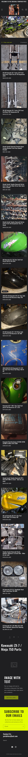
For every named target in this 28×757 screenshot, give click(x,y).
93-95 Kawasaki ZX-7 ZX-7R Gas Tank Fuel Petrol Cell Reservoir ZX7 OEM (13, 332)
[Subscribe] (23, 726)
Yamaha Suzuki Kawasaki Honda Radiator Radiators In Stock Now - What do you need (14, 553)
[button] (2, 9)
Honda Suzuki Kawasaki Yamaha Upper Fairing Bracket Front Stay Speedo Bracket (13, 148)
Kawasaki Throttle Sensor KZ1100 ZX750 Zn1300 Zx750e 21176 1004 (14, 442)
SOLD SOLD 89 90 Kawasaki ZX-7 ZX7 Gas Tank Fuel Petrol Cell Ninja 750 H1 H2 (13, 369)
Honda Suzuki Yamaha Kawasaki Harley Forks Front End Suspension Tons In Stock (13, 223)
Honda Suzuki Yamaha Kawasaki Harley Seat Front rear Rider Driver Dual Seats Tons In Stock (14, 185)
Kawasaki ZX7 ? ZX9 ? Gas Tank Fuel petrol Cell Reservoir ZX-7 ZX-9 (13, 406)
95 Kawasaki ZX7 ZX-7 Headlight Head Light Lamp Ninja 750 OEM (13, 590)
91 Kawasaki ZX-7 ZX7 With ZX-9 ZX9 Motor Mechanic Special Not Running (13, 626)
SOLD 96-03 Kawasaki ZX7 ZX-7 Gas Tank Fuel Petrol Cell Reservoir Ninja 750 (14, 296)
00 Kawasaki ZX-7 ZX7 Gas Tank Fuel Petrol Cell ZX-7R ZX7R (13, 260)
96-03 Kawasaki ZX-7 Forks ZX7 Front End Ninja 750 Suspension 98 (13, 111)
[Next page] (18, 637)
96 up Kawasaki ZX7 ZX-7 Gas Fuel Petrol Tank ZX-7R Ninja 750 (12, 516)
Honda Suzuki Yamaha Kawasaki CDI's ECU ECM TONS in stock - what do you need (13, 479)
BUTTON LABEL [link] (11, 697)
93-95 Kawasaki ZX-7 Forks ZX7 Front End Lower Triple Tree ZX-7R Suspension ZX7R (14, 74)
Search (5, 740)
